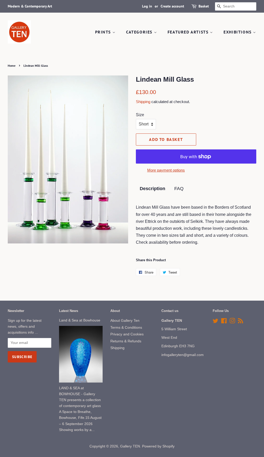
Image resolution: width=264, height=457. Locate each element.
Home (11, 65)
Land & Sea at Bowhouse (79, 320)
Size (140, 115)
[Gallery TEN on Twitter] (215, 322)
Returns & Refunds (125, 341)
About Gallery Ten (124, 321)
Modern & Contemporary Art (30, 6)
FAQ (179, 188)
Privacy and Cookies (127, 334)
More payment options (166, 170)
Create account (172, 6)
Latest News (68, 311)
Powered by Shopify (158, 446)
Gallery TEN (130, 446)
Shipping (143, 101)
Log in (147, 6)
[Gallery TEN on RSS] (240, 322)
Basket (204, 6)
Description (152, 188)
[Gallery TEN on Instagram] (232, 322)
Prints (103, 32)
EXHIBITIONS (238, 32)
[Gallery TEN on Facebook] (224, 322)
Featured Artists (189, 32)
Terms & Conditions (126, 327)
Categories (140, 32)
